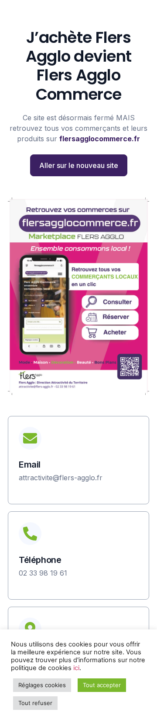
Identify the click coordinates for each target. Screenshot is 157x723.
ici (76, 668)
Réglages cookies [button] (42, 684)
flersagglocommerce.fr (99, 138)
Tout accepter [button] (102, 684)
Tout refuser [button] (35, 702)
